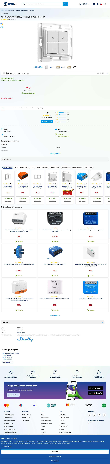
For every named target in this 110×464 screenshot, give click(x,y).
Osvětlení (9, 359)
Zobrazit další (53, 315)
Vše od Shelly (4, 13)
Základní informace (46, 420)
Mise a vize (43, 426)
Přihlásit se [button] (84, 4)
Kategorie (5, 322)
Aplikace (43, 435)
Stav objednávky (26, 414)
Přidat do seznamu (7, 98)
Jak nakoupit (25, 420)
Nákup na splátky (8, 426)
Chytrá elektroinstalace (22, 10)
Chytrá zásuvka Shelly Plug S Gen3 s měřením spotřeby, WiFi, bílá (97, 187)
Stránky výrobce (21, 332)
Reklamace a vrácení (9, 420)
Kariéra (42, 429)
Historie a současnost (46, 423)
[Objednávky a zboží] (94, 4)
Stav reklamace (26, 417)
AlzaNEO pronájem (64, 417)
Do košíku (20, 241)
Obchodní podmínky (9, 429)
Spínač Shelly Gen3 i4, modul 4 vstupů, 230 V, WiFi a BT (23, 187)
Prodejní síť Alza (8, 423)
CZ (90, 422)
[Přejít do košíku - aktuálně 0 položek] (105, 4)
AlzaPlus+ (61, 420)
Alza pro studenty (63, 426)
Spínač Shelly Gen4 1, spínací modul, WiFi (82, 187)
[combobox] (42, 4)
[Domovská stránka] (2, 10)
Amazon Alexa (8, 357)
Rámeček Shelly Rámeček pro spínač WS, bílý (8, 187)
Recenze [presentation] (8, 108)
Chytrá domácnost (9, 10)
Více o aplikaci (12, 395)
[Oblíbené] (97, 4)
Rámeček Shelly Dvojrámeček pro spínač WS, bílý (37, 187)
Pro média (43, 432)
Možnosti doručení (9, 414)
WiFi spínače (8, 201)
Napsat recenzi (48, 121)
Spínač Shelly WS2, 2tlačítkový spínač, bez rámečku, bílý (52, 187)
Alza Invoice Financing (65, 432)
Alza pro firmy (62, 414)
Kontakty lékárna (45, 417)
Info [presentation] (3, 108)
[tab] (3, 108)
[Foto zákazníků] (74, 67)
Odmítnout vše (55, 460)
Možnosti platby (8, 417)
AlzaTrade (61, 429)
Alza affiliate (62, 423)
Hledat (65, 4)
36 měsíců (19, 330)
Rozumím (55, 451)
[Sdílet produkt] (108, 16)
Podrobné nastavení (55, 456)
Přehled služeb (8, 435)
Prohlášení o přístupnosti (10, 432)
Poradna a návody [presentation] (17, 108)
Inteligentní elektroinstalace (12, 353)
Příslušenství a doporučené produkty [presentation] (33, 108)
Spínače (32, 10)
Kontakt (42, 414)
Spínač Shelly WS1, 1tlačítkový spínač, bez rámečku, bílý (67, 187)
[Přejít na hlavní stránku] (10, 4)
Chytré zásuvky (97, 201)
